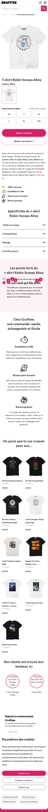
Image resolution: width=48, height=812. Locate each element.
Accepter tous (24, 773)
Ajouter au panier (24, 133)
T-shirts (12, 15)
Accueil (5, 15)
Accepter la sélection (24, 780)
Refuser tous (24, 787)
